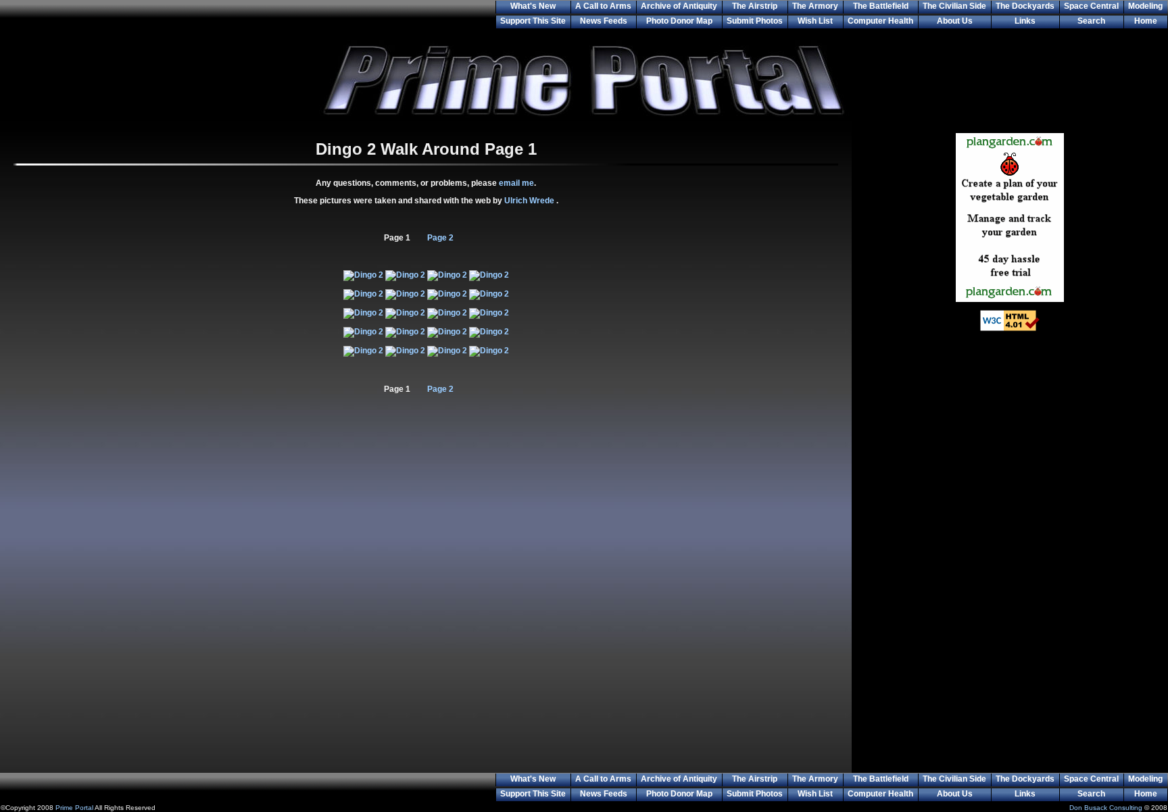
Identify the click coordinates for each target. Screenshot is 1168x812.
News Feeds (603, 21)
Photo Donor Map (679, 21)
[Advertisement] (1010, 560)
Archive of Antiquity (679, 6)
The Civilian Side (954, 6)
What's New (533, 6)
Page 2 (440, 238)
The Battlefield (880, 6)
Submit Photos (755, 21)
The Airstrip (754, 6)
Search (1091, 21)
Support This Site (533, 21)
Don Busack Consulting (1105, 807)
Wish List (815, 21)
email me (516, 183)
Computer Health (880, 21)
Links (1025, 21)
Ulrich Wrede (530, 200)
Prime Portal (74, 807)
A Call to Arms (603, 6)
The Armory (815, 6)
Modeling (1145, 6)
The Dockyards (1025, 6)
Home (1145, 21)
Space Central (1091, 6)
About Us (955, 21)
